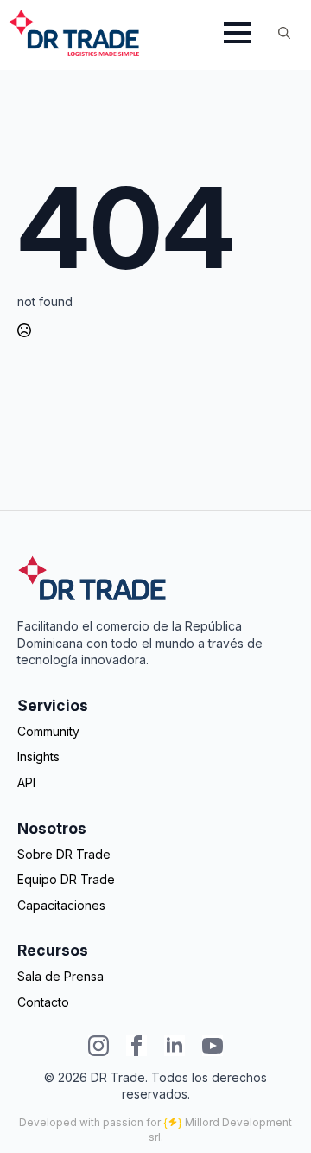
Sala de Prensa (60, 976)
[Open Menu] (237, 33)
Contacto (43, 1002)
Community (48, 731)
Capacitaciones (61, 905)
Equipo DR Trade (66, 879)
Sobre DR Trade (64, 854)
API (26, 782)
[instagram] (98, 1045)
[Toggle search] (284, 32)
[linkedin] (174, 1045)
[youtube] (212, 1045)
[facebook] (136, 1045)
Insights (38, 756)
